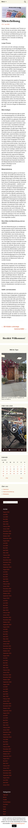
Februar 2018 (6, 746)
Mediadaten (6, 494)
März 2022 (5, 639)
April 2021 (5, 665)
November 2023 (7, 591)
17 (7, 471)
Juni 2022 (5, 631)
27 (17, 473)
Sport (4, 814)
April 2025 (5, 550)
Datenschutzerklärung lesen (17, 823)
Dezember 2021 (7, 646)
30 (3, 475)
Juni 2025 (5, 545)
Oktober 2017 (6, 753)
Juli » (21, 478)
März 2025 (5, 552)
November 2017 (7, 751)
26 (14, 473)
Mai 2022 (5, 634)
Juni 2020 (5, 689)
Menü (3, 1)
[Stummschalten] (22, 450)
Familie (5, 799)
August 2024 (6, 569)
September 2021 (7, 653)
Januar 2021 (6, 672)
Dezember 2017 (7, 749)
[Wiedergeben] (3, 450)
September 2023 (7, 595)
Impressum (6, 489)
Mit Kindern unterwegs (10, 326)
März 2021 (5, 667)
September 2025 (7, 538)
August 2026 (6, 512)
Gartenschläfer (20, 329)
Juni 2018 (5, 739)
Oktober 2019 (6, 708)
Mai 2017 (5, 761)
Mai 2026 (5, 519)
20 (17, 471)
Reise (4, 811)
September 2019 (7, 710)
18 (10, 471)
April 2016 (5, 782)
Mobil (4, 809)
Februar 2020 (6, 698)
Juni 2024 (5, 574)
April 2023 (5, 607)
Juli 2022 (5, 629)
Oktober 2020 (6, 679)
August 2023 (6, 598)
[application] (14, 430)
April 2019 (5, 722)
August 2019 (6, 713)
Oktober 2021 (6, 650)
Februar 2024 (6, 583)
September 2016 (7, 775)
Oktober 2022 (6, 622)
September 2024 (7, 567)
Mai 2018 (5, 741)
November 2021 (7, 648)
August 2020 (6, 684)
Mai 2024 (5, 576)
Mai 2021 (5, 662)
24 (7, 473)
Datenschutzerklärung (8, 491)
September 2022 (7, 624)
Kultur (4, 806)
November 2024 (7, 562)
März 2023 (5, 610)
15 (24, 469)
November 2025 (7, 533)
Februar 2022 (6, 641)
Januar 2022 (6, 643)
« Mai (6, 478)
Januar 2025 (6, 557)
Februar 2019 (6, 727)
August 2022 (6, 627)
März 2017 (5, 763)
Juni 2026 (5, 516)
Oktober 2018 (6, 734)
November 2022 (7, 619)
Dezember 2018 (7, 732)
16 (3, 471)
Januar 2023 (6, 615)
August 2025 (6, 540)
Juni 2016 (5, 780)
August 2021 (6, 655)
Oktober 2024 (6, 564)
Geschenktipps (6, 802)
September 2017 (7, 756)
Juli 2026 (5, 514)
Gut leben (5, 804)
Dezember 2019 (7, 703)
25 (10, 473)
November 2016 (7, 773)
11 (10, 469)
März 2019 (5, 725)
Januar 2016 (6, 785)
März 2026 (5, 524)
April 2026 (5, 521)
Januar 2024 (6, 586)
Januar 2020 (6, 701)
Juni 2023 (5, 603)
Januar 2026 (6, 528)
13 (17, 469)
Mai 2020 (5, 691)
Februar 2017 (6, 765)
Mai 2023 (5, 605)
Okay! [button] (14, 825)
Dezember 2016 (7, 770)
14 (21, 469)
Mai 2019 (5, 720)
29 (24, 473)
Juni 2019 (5, 718)
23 (3, 473)
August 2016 (6, 777)
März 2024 (5, 581)
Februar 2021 (6, 670)
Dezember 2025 (7, 531)
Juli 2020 (5, 686)
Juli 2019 (5, 715)
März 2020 (5, 696)
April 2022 (5, 636)
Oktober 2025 (6, 536)
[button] (14, 429)
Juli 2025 (5, 543)
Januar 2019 (6, 729)
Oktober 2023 (6, 593)
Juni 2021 (5, 660)
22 (24, 471)
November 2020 (7, 677)
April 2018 (5, 744)
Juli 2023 (5, 600)
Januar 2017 (6, 768)
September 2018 (7, 737)
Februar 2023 (6, 612)
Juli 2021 (5, 658)
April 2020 (5, 694)
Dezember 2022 (7, 617)
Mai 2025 (5, 548)
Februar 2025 (6, 555)
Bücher (5, 797)
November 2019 (7, 706)
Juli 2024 (5, 572)
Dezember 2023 (7, 588)
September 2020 (7, 682)
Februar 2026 (6, 526)
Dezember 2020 (7, 674)
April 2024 (5, 579)
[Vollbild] (24, 450)
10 (7, 469)
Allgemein (5, 794)
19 (14, 471)
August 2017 (6, 758)
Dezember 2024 (7, 560)
